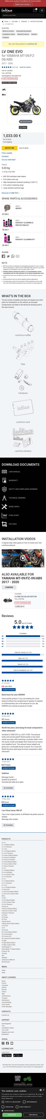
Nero (3, 896)
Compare (6, 37)
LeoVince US (32, 44)
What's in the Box (8, 31)
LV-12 (4, 879)
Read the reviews (25, 67)
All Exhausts (6, 962)
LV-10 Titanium (7, 877)
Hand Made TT (6, 947)
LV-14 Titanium (7, 847)
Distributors (6, 1000)
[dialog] (23, 1103)
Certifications (6, 996)
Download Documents (23, 31)
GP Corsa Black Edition (9, 932)
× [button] (43, 1090)
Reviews (34, 34)
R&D (3, 994)
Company (5, 985)
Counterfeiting (6, 1002)
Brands (4, 989)
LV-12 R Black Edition (9, 887)
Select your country (22, 4)
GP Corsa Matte (7, 934)
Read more (9, 1098)
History (4, 987)
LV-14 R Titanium (7, 853)
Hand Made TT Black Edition (11, 949)
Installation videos (8, 1028)
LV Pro (4, 898)
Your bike (15, 21)
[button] (23, 1110)
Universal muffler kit (8, 960)
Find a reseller (7, 153)
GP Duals (5, 917)
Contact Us (5, 1015)
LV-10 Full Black (7, 872)
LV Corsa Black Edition (9, 862)
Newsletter (5, 1034)
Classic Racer (6, 921)
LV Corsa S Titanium (8, 859)
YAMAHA (24, 21)
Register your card (8, 1032)
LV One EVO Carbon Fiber (10, 894)
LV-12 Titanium (7, 883)
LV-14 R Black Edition (9, 851)
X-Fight (4, 940)
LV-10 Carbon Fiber (8, 874)
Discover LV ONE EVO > (10, 193)
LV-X (3, 928)
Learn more (5, 1052)
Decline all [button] (33, 1115)
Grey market (6, 1004)
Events (4, 983)
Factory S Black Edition (9, 908)
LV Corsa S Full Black (9, 857)
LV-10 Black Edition (8, 870)
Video (3, 970)
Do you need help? (9, 160)
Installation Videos (9, 34)
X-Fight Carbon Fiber (8, 945)
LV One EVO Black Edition (10, 891)
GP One (4, 919)
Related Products (23, 34)
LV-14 (4, 842)
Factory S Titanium (8, 913)
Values (4, 992)
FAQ (3, 1026)
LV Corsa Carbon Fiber (9, 864)
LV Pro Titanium (7, 904)
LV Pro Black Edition (8, 900)
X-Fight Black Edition (8, 943)
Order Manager (7, 1006)
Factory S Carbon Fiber (9, 911)
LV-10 (4, 868)
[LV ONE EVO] (4, 89)
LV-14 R (4, 849)
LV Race (4, 915)
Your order (5, 1030)
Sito (3, 955)
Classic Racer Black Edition (10, 923)
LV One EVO (6, 889)
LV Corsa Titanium (8, 866)
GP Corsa (5, 930)
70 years (4, 998)
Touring (4, 953)
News (3, 981)
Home (6, 21)
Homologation (6, 1023)
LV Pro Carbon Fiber (8, 902)
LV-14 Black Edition (8, 845)
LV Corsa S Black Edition (10, 855)
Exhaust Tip (6, 951)
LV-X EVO (5, 926)
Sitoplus (4, 957)
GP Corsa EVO (6, 936)
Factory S (5, 906)
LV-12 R (4, 885)
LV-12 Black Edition (8, 881)
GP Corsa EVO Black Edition (11, 938)
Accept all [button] (12, 1115)
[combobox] (41, 1090)
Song (3, 972)
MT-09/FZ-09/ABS (37, 21)
